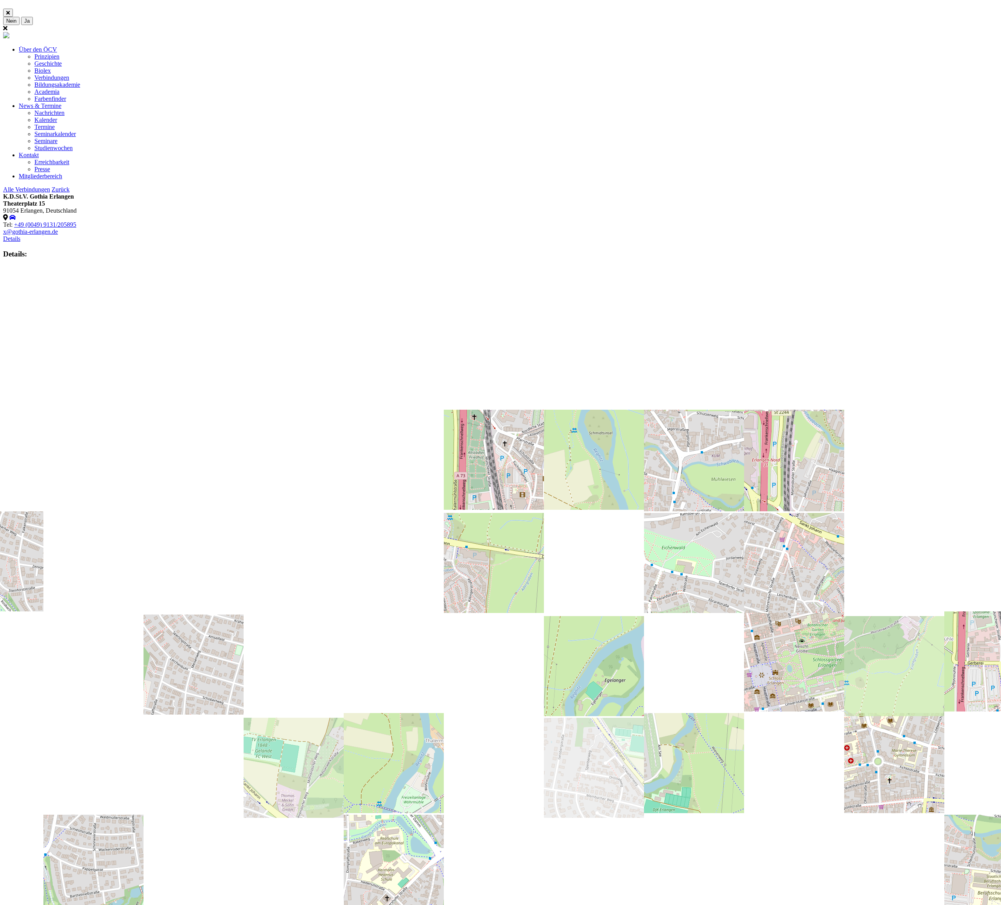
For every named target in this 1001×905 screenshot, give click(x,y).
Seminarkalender (55, 134)
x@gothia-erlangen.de (30, 231)
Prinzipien (46, 56)
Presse (42, 169)
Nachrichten (49, 112)
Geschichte (48, 63)
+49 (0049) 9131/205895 (45, 224)
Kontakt (29, 155)
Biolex (42, 70)
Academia (46, 91)
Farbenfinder (50, 98)
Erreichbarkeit (51, 162)
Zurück (61, 189)
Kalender (45, 119)
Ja (27, 21)
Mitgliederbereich (40, 176)
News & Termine (40, 105)
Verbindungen (51, 77)
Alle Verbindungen (26, 189)
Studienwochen (53, 148)
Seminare (45, 141)
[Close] (8, 13)
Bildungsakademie (57, 84)
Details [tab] (11, 238)
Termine (44, 127)
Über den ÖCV (38, 49)
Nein (11, 21)
